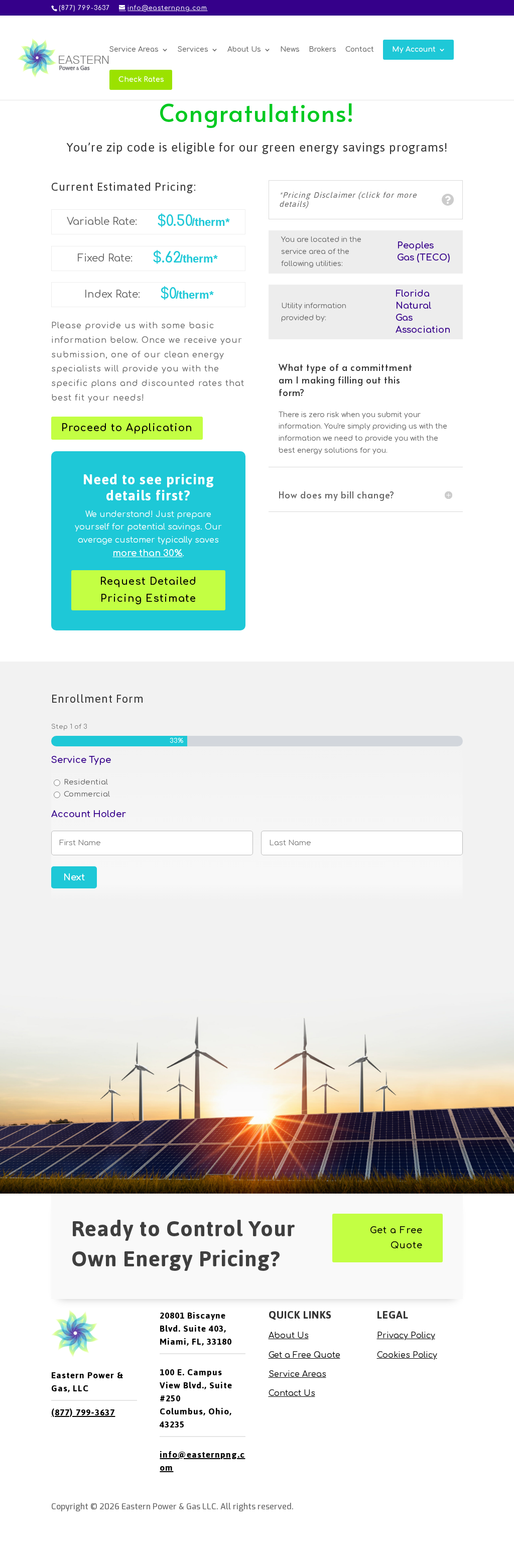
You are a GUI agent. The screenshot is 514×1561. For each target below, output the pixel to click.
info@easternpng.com (202, 1461)
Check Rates (141, 79)
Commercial (87, 794)
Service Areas (134, 49)
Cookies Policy (407, 1355)
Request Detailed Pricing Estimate (148, 590)
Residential (86, 782)
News (290, 49)
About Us (244, 49)
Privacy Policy (406, 1335)
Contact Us (292, 1393)
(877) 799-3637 (83, 1412)
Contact (359, 49)
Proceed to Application (127, 428)
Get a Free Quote (396, 1238)
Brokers (322, 49)
